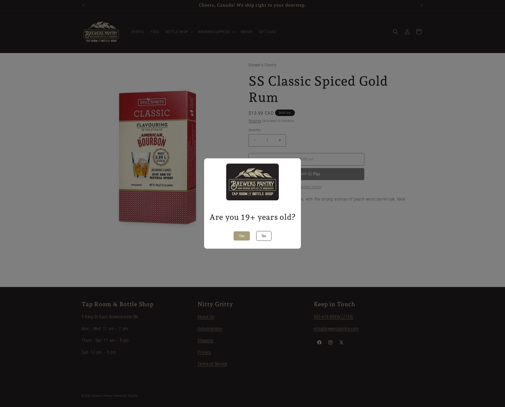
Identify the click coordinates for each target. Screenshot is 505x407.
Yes (242, 236)
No (264, 236)
